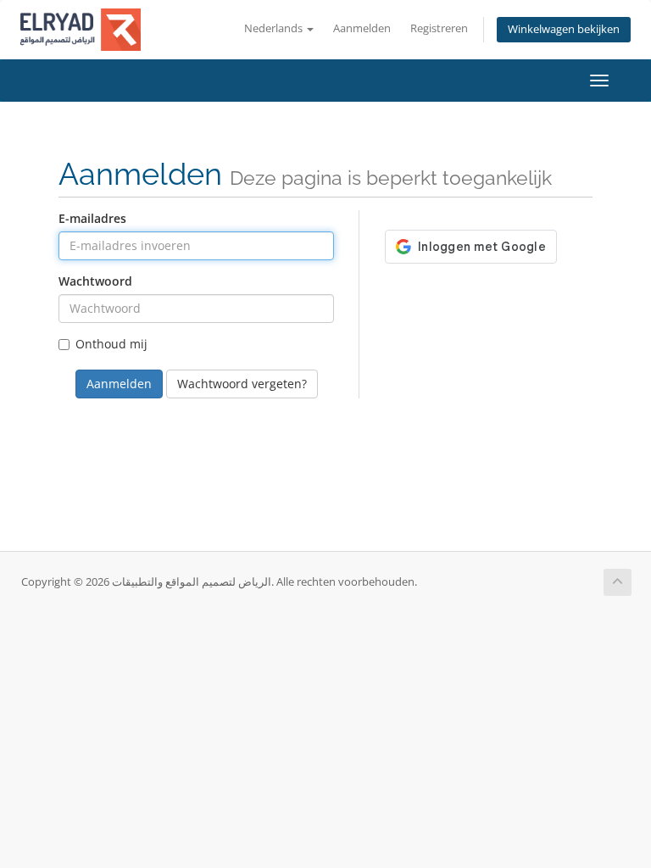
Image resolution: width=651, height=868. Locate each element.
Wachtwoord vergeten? (242, 384)
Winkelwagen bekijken (564, 29)
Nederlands (274, 28)
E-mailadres (92, 218)
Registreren (439, 28)
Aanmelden (362, 28)
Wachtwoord (95, 281)
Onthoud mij (111, 344)
